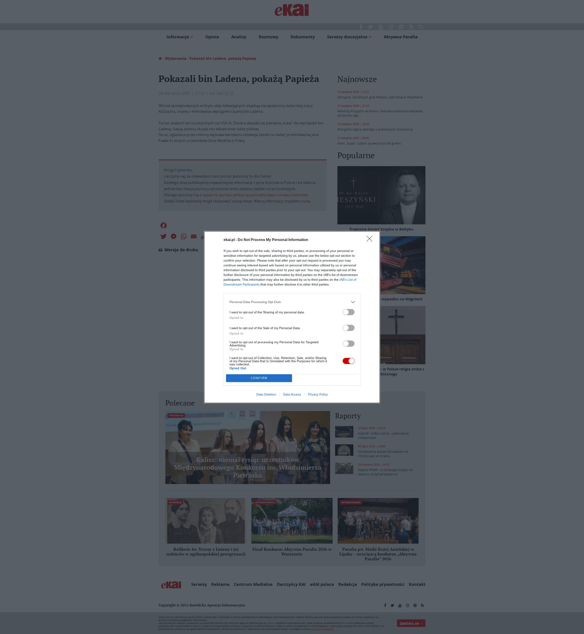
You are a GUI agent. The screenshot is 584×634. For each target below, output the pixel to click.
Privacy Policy (318, 394)
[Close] (371, 240)
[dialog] (292, 317)
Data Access (292, 394)
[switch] (349, 312)
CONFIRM (259, 378)
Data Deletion (266, 394)
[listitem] (292, 302)
